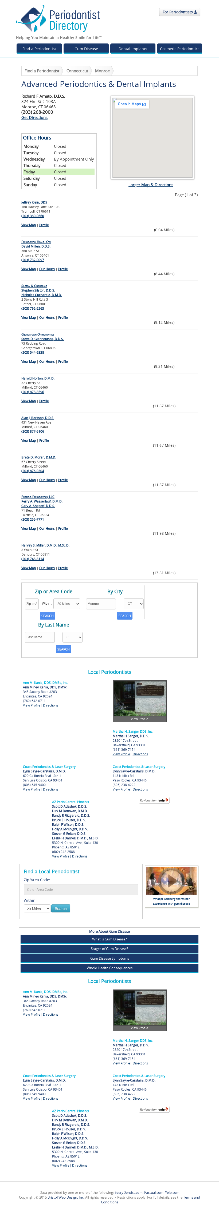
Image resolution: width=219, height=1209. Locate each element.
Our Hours (47, 269)
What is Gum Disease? (109, 939)
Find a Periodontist (39, 48)
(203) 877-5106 (32, 431)
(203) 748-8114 (32, 559)
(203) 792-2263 (32, 308)
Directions (50, 705)
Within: (30, 900)
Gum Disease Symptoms (109, 958)
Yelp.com (172, 1192)
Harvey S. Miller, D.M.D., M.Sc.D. (45, 545)
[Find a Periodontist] (58, 18)
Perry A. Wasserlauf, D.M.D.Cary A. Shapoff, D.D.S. (41, 501)
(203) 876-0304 (32, 471)
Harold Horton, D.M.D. (37, 378)
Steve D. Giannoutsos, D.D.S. (42, 336)
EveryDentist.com (129, 1192)
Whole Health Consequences (109, 967)
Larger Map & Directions (150, 184)
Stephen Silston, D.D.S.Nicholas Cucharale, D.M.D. (41, 290)
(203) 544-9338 (32, 352)
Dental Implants (133, 48)
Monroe (102, 70)
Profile (44, 225)
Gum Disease (86, 48)
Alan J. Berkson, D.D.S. (37, 418)
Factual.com (153, 1192)
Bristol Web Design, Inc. (66, 1197)
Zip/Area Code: (37, 879)
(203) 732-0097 (32, 260)
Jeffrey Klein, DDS (34, 202)
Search (61, 908)
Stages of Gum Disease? (109, 948)
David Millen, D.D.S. (36, 244)
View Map (28, 225)
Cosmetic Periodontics (180, 48)
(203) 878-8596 (32, 392)
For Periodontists (178, 11)
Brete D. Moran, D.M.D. (38, 457)
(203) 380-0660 (32, 216)
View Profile (31, 705)
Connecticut (77, 70)
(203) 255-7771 (32, 519)
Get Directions (34, 117)
